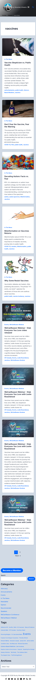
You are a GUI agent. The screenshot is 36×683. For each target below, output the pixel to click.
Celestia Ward (4, 630)
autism (6, 197)
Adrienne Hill (4, 627)
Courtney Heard (21, 630)
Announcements (6, 592)
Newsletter (4, 602)
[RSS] (27, 679)
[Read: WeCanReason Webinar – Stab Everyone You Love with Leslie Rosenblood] (18, 376)
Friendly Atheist (23, 638)
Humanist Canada (14, 640)
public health (19, 90)
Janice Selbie (30, 640)
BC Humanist (20, 627)
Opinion (3, 605)
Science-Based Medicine (8, 646)
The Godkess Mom (22, 652)
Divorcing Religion (6, 634)
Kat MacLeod (13, 643)
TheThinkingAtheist (16, 655)
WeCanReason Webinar (9, 618)
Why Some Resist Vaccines (16, 280)
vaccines (17, 92)
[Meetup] (15, 679)
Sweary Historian (5, 652)
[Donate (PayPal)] (24, 679)
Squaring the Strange (28, 649)
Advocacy (4, 588)
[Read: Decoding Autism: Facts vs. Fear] (18, 161)
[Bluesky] (12, 679)
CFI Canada (12, 630)
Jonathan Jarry (5, 643)
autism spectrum (14, 197)
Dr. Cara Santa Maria (17, 634)
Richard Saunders (23, 643)
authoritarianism (9, 90)
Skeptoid (20, 649)
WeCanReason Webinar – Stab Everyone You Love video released (17, 330)
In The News (5, 598)
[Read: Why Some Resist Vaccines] (18, 265)
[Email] (30, 679)
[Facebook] (6, 679)
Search (3, 575)
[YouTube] (18, 679)
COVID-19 (7, 144)
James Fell (23, 640)
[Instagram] (9, 679)
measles (13, 246)
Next (18, 556)
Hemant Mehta (5, 640)
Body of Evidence (29, 627)
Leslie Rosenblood (22, 358)
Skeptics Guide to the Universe (9, 649)
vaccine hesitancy (18, 296)
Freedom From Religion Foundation (9, 638)
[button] (33, 7)
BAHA (15, 627)
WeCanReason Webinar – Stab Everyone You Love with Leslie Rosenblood (17, 394)
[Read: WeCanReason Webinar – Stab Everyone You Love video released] (18, 312)
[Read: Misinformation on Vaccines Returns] (18, 215)
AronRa (11, 627)
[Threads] (21, 679)
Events (3, 595)
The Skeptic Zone (5, 655)
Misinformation (25, 197)
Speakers (4, 611)
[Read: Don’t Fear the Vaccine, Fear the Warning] (18, 108)
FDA (12, 144)
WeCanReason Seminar (18, 360)
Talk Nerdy (13, 652)
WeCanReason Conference (10, 614)
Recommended (6, 608)
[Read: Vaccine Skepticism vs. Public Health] (18, 47)
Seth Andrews (20, 646)
